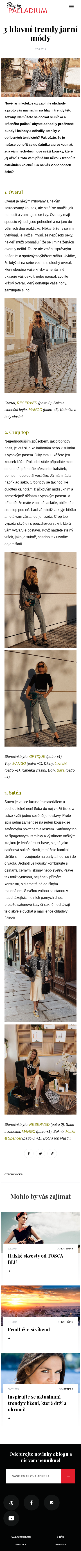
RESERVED (27, 403)
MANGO (35, 410)
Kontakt (21, 1544)
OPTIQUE (37, 756)
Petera (68, 1389)
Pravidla (60, 1544)
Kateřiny (67, 1248)
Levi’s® (61, 763)
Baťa (61, 770)
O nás (60, 1537)
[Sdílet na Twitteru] (40, 1153)
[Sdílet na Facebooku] (29, 1153)
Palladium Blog (21, 1537)
